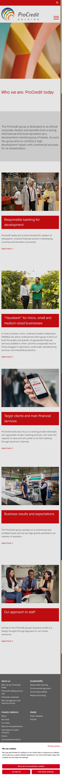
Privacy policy (54, 746)
